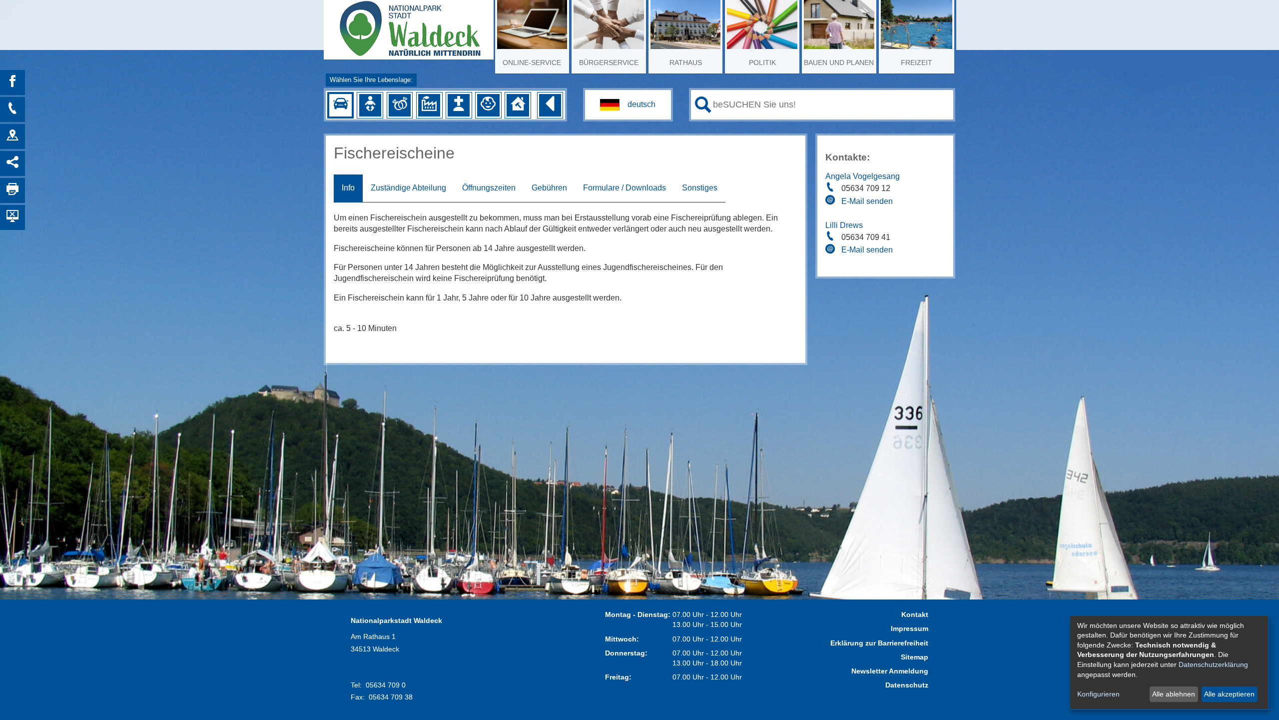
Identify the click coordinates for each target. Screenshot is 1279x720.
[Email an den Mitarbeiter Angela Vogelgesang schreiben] (831, 201)
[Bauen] (518, 105)
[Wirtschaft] (429, 105)
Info (348, 188)
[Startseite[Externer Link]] (409, 25)
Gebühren (549, 188)
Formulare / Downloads (624, 188)
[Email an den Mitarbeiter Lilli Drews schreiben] (831, 250)
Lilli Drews (844, 225)
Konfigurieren (1098, 694)
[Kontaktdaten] (12, 109)
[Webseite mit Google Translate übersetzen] (628, 105)
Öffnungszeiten (489, 188)
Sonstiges (699, 188)
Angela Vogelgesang (862, 176)
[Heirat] (400, 105)
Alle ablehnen (1173, 694)
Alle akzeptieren (1229, 694)
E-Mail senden (867, 201)
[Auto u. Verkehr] (340, 105)
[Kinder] (488, 105)
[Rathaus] (12, 136)
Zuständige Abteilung (408, 188)
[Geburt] (370, 105)
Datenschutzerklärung (1213, 664)
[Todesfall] (459, 105)
